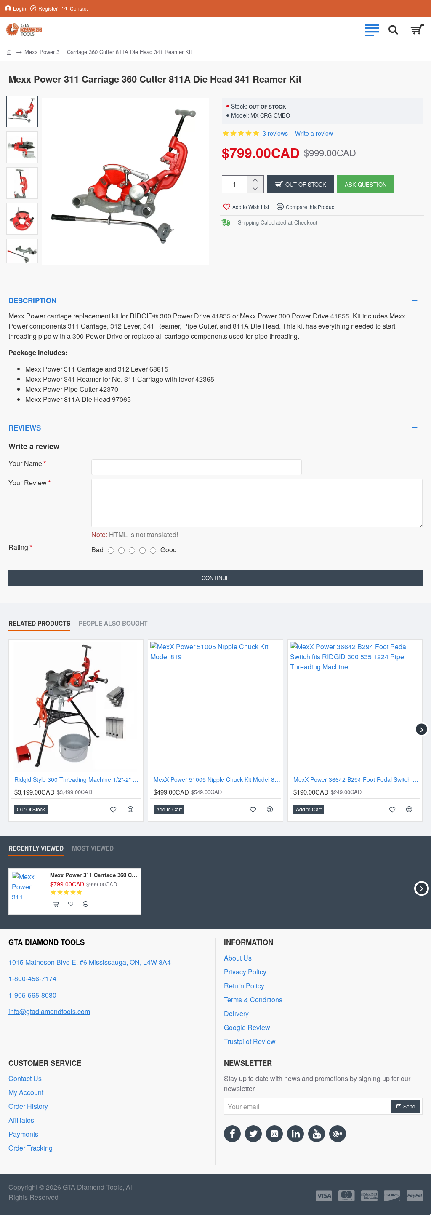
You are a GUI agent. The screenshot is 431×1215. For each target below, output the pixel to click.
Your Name (25, 463)
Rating (18, 547)
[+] (255, 180)
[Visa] (324, 1195)
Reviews (24, 428)
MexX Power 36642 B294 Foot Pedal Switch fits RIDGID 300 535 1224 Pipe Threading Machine (356, 780)
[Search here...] (393, 29)
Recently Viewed (36, 848)
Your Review (27, 483)
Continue (216, 578)
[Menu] (372, 29)
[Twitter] (253, 1133)
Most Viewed (93, 848)
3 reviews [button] (275, 133)
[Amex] (369, 1195)
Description (32, 300)
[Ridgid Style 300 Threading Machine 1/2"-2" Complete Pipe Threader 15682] (76, 707)
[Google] (337, 1133)
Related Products (39, 623)
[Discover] (392, 1195)
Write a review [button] (314, 133)
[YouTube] (316, 1133)
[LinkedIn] (295, 1133)
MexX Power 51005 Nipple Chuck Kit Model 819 (217, 780)
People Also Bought (113, 623)
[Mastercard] (346, 1195)
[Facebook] (232, 1133)
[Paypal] (415, 1195)
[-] (255, 189)
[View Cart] (417, 29)
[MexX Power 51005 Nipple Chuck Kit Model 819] (215, 707)
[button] (300, 184)
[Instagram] (274, 1133)
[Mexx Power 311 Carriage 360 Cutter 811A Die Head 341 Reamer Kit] (27, 887)
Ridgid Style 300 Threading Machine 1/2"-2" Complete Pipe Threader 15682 (77, 780)
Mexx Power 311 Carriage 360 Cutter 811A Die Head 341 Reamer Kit (94, 875)
